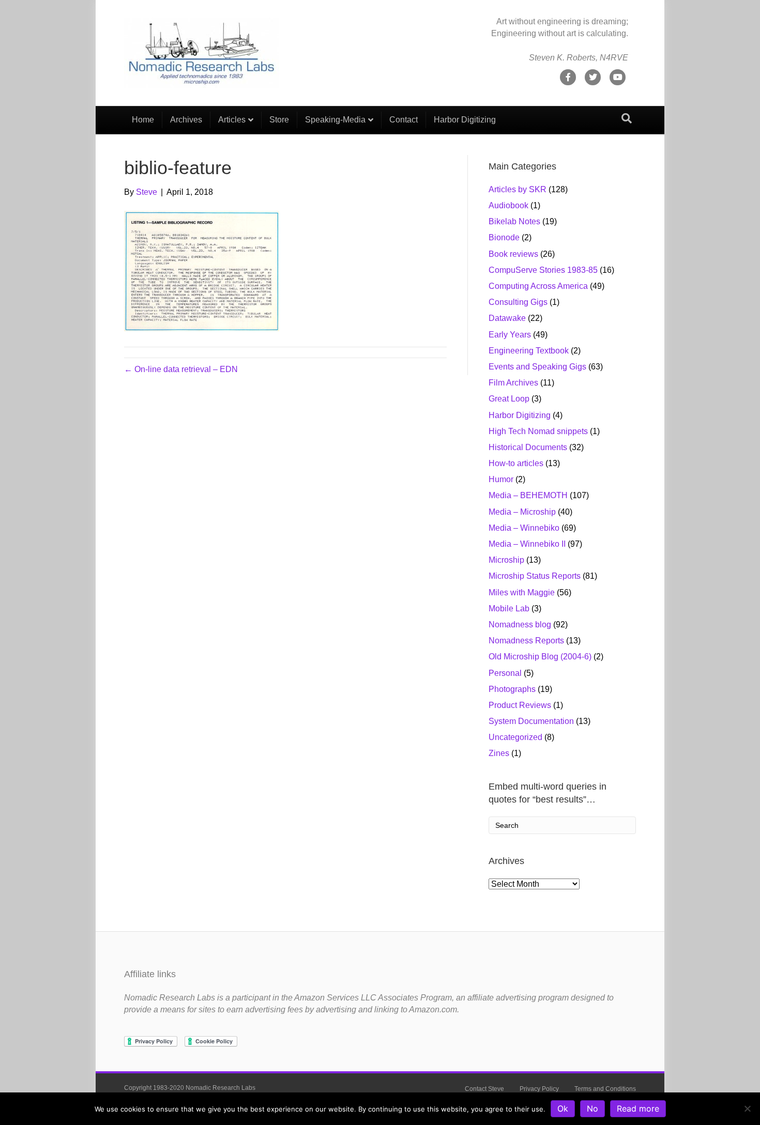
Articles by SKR (517, 189)
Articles (232, 119)
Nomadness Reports (526, 640)
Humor (501, 479)
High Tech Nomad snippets (538, 431)
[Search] (626, 118)
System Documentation (531, 721)
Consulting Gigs (518, 302)
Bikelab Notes (514, 221)
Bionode (504, 237)
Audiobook (508, 205)
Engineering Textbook (529, 350)
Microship (506, 560)
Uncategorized (515, 737)
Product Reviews (520, 705)
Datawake (507, 318)
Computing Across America (538, 286)
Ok (562, 1108)
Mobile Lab (509, 608)
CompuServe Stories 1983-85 (543, 270)
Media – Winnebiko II (527, 544)
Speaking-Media (335, 119)
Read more (638, 1108)
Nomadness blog (520, 624)
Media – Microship (522, 511)
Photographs (512, 689)
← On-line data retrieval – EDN (181, 369)
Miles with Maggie (522, 592)
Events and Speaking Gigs (537, 366)
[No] (747, 1108)
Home (143, 119)
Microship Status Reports (535, 576)
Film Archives (513, 382)
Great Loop (509, 398)
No (592, 1108)
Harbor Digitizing (465, 119)
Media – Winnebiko (524, 527)
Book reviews (513, 254)
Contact (403, 119)
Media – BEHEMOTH (528, 495)
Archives (186, 119)
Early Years (510, 334)
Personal (505, 673)
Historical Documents (528, 447)
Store (279, 119)
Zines (499, 753)
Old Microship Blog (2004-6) (540, 656)
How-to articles (516, 463)
